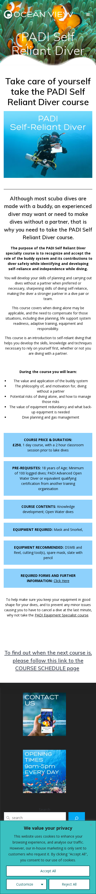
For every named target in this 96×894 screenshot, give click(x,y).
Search (44, 809)
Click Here (61, 580)
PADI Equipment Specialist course (61, 615)
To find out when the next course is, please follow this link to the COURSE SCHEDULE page (48, 660)
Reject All (69, 884)
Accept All (48, 871)
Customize (24, 884)
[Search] (76, 818)
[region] (48, 857)
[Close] (91, 825)
